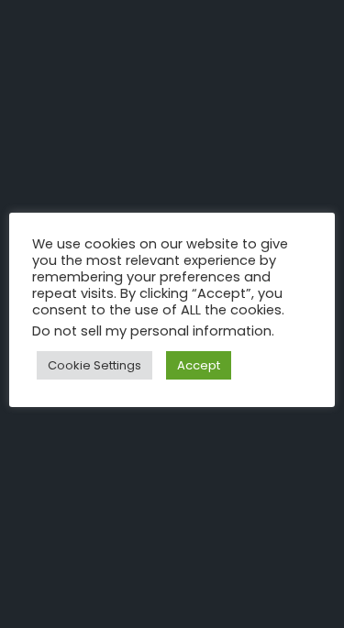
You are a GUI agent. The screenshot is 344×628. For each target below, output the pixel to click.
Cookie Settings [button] (94, 365)
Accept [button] (198, 365)
